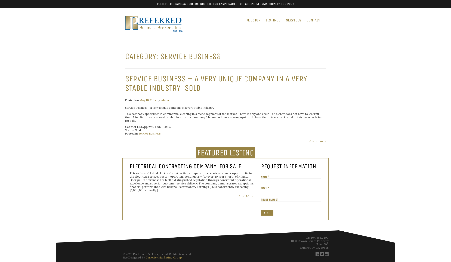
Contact (314, 20)
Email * (265, 188)
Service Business (149, 133)
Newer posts (317, 141)
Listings (273, 20)
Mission (253, 20)
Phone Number (269, 199)
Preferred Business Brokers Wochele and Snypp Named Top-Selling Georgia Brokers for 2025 (225, 4)
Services (293, 20)
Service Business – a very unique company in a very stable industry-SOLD (216, 83)
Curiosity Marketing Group (164, 257)
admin (164, 100)
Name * (265, 176)
